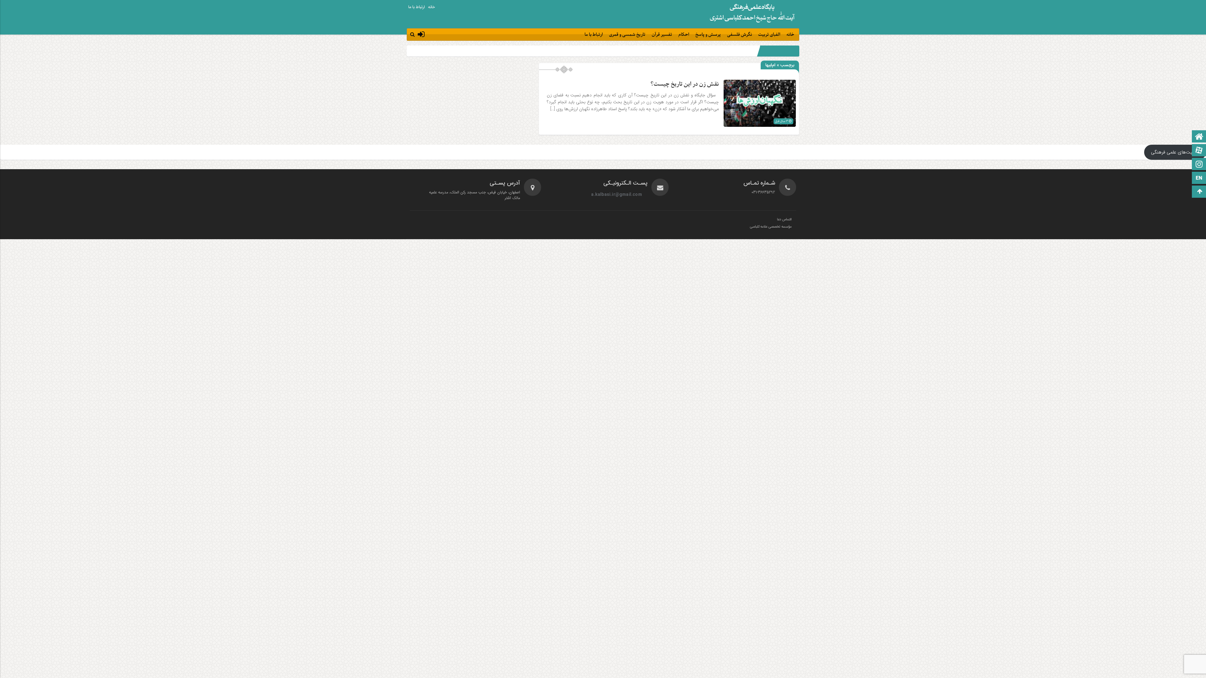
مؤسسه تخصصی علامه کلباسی (770, 227)
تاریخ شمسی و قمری (627, 34)
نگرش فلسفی (739, 34)
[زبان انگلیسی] (1199, 178)
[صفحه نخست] (1199, 137)
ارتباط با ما (416, 7)
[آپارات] (1199, 151)
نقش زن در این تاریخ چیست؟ (684, 84)
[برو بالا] (1199, 192)
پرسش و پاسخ (708, 34)
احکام (683, 34)
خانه (431, 7)
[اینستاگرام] (1199, 165)
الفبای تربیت (769, 34)
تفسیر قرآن (662, 34)
